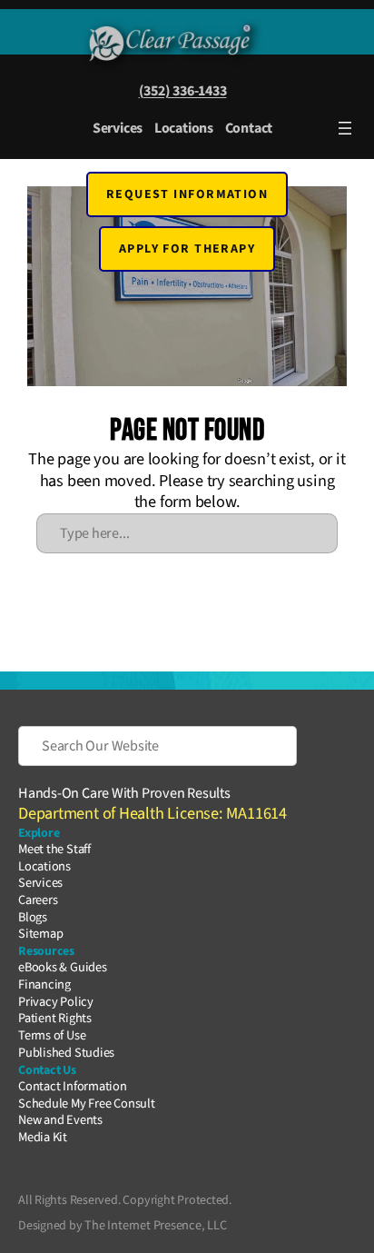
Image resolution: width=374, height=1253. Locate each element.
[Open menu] (345, 128)
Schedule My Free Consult (86, 1103)
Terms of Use (51, 1035)
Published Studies (66, 1052)
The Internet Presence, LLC (155, 1225)
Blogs (32, 917)
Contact (248, 128)
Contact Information (72, 1086)
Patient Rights (55, 1018)
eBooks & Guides (62, 967)
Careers (37, 900)
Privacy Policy (56, 1001)
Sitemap (40, 933)
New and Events (60, 1119)
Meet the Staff (54, 849)
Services (118, 128)
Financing (44, 984)
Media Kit (42, 1137)
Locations (183, 128)
